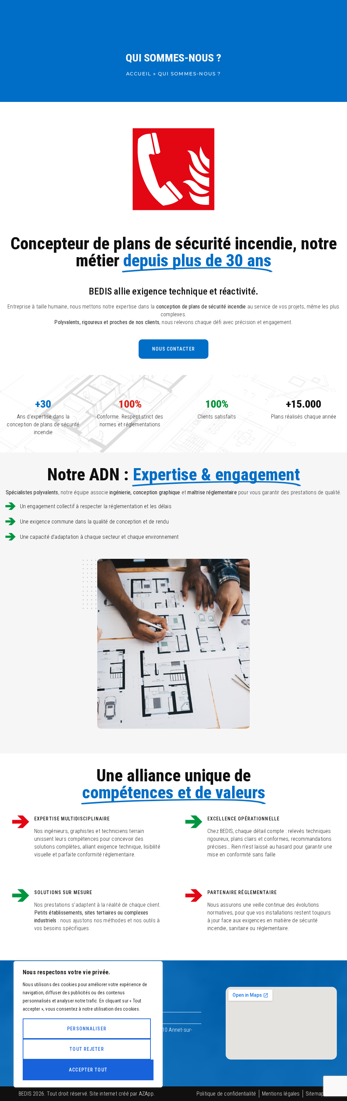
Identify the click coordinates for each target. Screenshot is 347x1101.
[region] (88, 1024)
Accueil (138, 74)
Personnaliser (86, 1028)
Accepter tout (88, 1069)
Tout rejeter (86, 1049)
